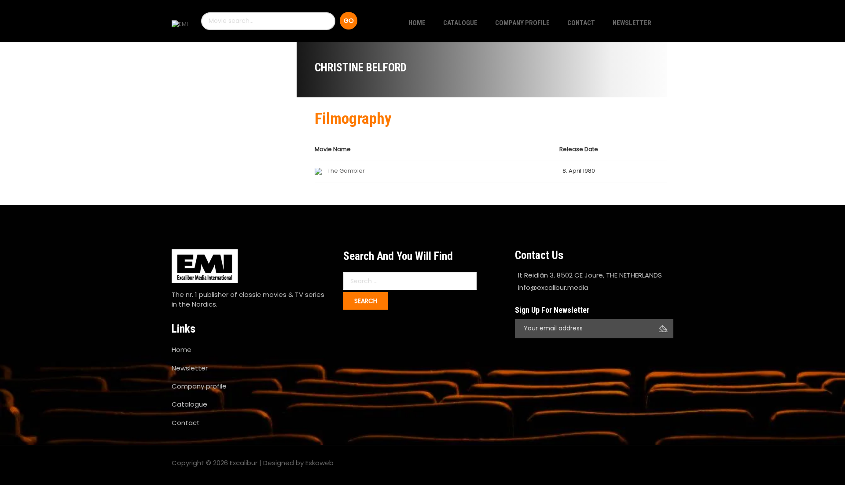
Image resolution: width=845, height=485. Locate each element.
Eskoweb (319, 462)
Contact (581, 23)
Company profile (522, 23)
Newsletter (632, 23)
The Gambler (346, 171)
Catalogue (460, 23)
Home (417, 23)
